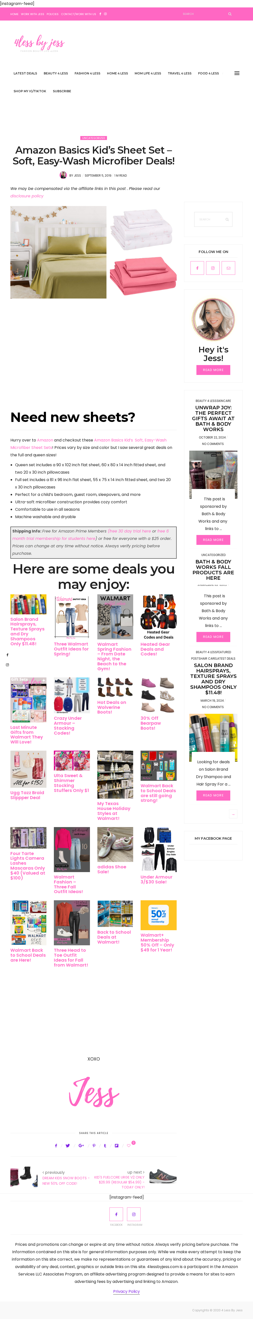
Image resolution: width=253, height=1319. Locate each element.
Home (14, 14)
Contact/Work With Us (78, 14)
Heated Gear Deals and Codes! (155, 649)
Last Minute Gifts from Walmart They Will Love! (26, 734)
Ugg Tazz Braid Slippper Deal (27, 795)
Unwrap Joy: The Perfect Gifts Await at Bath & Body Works (213, 418)
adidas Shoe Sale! (111, 869)
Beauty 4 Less (56, 73)
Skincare (224, 401)
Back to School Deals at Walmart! (114, 937)
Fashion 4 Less (87, 73)
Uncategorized (93, 138)
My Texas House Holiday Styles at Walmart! (113, 810)
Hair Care (208, 658)
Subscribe (62, 91)
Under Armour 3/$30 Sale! (156, 879)
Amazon (45, 440)
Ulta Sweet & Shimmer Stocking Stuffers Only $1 (71, 782)
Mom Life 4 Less (148, 73)
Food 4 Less (208, 73)
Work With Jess (32, 14)
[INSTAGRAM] (134, 1214)
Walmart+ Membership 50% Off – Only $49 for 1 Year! (157, 942)
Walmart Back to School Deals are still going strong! (158, 793)
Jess (77, 175)
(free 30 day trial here (129, 531)
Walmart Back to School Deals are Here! (28, 955)
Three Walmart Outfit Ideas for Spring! (71, 649)
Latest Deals (25, 73)
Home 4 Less (117, 73)
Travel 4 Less (179, 73)
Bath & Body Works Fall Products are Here (213, 570)
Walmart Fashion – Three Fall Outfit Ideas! (68, 884)
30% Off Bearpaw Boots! (151, 723)
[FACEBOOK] (116, 1214)
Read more (213, 370)
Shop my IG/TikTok (30, 91)
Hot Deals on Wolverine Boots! (111, 707)
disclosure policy (26, 196)
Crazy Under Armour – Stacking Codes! (68, 725)
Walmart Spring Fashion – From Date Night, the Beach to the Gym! (114, 656)
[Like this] (129, 1145)
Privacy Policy (126, 1291)
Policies (53, 14)
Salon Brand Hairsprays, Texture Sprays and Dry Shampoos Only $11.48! (27, 631)
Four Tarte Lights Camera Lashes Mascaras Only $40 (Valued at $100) (27, 865)
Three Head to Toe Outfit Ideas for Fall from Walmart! (71, 957)
